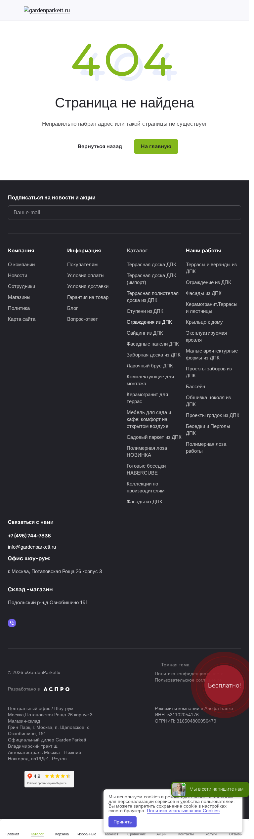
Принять (122, 821)
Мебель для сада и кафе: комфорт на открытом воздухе (149, 419)
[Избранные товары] (220, 10)
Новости (17, 275)
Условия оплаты (86, 275)
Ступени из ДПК (145, 311)
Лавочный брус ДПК (150, 365)
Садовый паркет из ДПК (154, 437)
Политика (19, 308)
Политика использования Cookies (183, 810)
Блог (72, 308)
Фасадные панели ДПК (153, 344)
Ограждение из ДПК (208, 282)
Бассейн (195, 386)
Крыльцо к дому (204, 322)
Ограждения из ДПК (149, 322)
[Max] (12, 623)
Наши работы (203, 250)
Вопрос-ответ (82, 319)
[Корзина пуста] (237, 10)
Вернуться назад (100, 146)
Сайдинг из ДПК (145, 333)
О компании (21, 264)
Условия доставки (87, 286)
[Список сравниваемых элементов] (203, 10)
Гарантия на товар (87, 297)
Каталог (137, 250)
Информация (84, 250)
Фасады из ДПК (144, 501)
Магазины (19, 297)
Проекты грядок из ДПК (212, 415)
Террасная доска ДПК (151, 264)
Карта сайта (21, 319)
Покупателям (82, 264)
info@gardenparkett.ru (32, 547)
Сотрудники (21, 286)
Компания (21, 250)
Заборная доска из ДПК (154, 354)
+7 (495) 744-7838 (29, 536)
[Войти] (186, 10)
